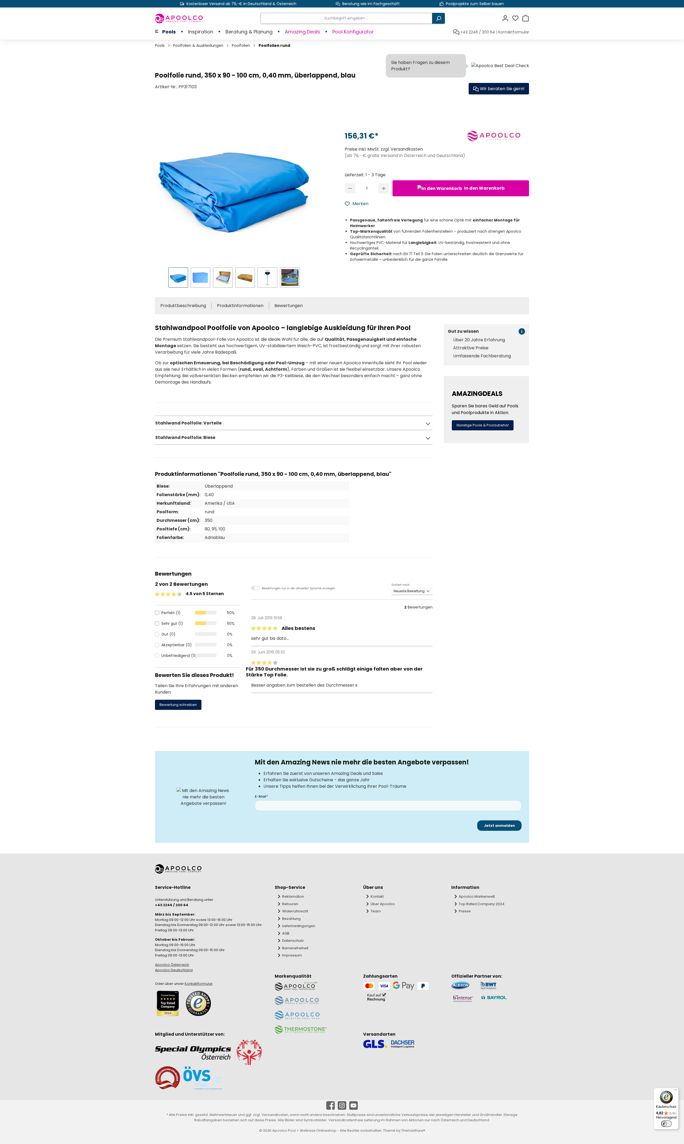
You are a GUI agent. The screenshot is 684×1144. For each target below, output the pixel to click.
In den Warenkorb (483, 188)
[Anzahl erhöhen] (383, 188)
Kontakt (377, 896)
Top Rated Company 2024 (481, 903)
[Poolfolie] (234, 184)
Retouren (290, 903)
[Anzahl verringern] (350, 188)
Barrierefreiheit (295, 948)
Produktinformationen (240, 306)
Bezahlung (291, 918)
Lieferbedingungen (298, 925)
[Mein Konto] (507, 18)
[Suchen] (438, 18)
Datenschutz (293, 940)
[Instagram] (342, 1105)
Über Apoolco (383, 903)
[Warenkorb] (525, 18)
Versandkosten (275, 1114)
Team (376, 911)
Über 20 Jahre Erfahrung (479, 340)
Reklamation (293, 896)
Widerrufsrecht (295, 911)
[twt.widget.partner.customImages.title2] (504, 985)
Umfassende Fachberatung (482, 356)
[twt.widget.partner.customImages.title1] (463, 985)
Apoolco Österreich (172, 964)
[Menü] (675, 1091)
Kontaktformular (513, 32)
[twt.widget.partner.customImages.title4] (504, 999)
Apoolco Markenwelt (477, 896)
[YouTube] (353, 1105)
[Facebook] (330, 1105)
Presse (465, 911)
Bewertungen (288, 306)
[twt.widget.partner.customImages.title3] (463, 999)
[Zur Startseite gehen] (179, 18)
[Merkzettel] (517, 18)
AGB (285, 933)
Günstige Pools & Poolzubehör (482, 425)
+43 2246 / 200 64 (477, 32)
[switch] (666, 1123)
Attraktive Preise (470, 348)
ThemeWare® (413, 1130)
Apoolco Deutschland (174, 970)
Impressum (292, 955)
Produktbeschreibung (183, 306)
